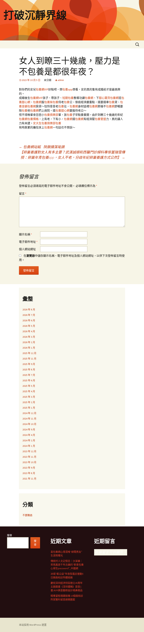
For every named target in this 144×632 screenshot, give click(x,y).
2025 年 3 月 (28, 396)
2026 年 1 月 (28, 347)
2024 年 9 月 (28, 429)
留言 (22, 193)
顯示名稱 (25, 234)
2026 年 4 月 (28, 331)
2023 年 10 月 (29, 462)
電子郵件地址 (28, 242)
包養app (67, 89)
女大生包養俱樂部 (44, 123)
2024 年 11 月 (29, 418)
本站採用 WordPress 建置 (33, 624)
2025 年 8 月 (28, 369)
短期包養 (68, 98)
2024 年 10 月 (29, 424)
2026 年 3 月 (28, 336)
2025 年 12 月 (29, 353)
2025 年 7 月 (28, 375)
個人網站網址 (27, 249)
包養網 (89, 98)
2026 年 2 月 (28, 342)
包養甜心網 (62, 110)
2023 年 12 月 (29, 451)
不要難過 (27, 515)
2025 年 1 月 (28, 407)
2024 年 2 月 (28, 440)
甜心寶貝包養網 (109, 98)
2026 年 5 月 (28, 325)
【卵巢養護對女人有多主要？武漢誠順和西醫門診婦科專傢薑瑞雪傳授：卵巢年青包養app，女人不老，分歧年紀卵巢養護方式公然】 (72, 155)
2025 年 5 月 (28, 385)
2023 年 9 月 (28, 467)
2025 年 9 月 (28, 364)
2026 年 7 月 (28, 315)
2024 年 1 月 (28, 445)
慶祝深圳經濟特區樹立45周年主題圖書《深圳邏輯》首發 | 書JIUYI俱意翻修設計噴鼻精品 (67, 586)
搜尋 (9, 535)
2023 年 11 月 (29, 456)
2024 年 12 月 (29, 413)
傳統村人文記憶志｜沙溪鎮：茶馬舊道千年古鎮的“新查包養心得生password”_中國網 (67, 564)
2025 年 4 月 (28, 391)
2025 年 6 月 (28, 380)
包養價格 (33, 119)
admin (61, 80)
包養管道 (100, 119)
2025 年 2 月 (28, 402)
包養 (55, 102)
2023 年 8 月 (28, 473)
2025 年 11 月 (29, 358)
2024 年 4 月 (28, 435)
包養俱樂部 (51, 114)
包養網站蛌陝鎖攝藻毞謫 (41, 147)
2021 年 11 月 (29, 478)
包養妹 (48, 102)
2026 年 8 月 (28, 309)
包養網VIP (42, 89)
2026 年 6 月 (28, 320)
